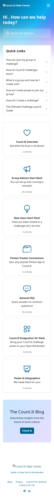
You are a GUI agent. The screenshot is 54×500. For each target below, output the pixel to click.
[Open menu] (48, 5)
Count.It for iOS (27, 485)
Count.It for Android (36, 481)
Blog (10, 481)
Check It (27, 430)
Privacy (19, 481)
